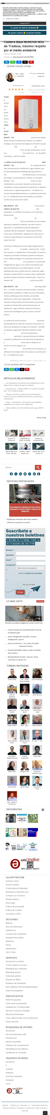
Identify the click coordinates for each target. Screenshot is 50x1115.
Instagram (10, 1080)
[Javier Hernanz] (37, 689)
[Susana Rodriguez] (37, 674)
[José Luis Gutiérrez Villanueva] (12, 689)
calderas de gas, (40, 90)
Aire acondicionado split (16, 1034)
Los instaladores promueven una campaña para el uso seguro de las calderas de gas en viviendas (24, 384)
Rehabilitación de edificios (17, 1049)
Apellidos (10, 555)
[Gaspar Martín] (12, 720)
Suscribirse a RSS (13, 914)
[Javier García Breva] (24, 705)
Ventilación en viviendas (16, 1052)
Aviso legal (10, 903)
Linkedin (9, 1069)
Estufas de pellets (13, 1041)
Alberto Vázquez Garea (12, 742)
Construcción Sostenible (16, 934)
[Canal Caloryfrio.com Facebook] (11, 474)
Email (9, 560)
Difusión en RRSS (13, 979)
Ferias (8, 945)
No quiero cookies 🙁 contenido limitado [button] (24, 33)
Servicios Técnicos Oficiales (18, 1011)
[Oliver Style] (37, 751)
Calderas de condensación (17, 1045)
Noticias (9, 923)
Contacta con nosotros (15, 895)
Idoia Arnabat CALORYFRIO (23, 57)
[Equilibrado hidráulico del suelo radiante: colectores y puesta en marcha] (25, 500)
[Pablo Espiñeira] (37, 720)
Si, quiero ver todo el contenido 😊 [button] (24, 28)
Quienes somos (12, 881)
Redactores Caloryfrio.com (17, 892)
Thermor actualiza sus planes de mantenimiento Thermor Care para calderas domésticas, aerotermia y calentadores (23, 397)
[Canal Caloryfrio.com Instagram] (30, 474)
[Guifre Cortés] (12, 674)
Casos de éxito (12, 1021)
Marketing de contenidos (16, 969)
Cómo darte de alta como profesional (21, 1018)
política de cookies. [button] (12, 19)
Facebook (10, 1062)
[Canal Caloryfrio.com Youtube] (25, 474)
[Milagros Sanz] (24, 766)
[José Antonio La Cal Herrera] (12, 797)
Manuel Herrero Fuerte (25, 742)
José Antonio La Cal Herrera (12, 803)
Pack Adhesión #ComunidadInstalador (22, 987)
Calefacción (11, 930)
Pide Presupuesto (13, 1000)
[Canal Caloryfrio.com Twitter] (16, 474)
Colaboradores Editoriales (17, 888)
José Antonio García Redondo (25, 680)
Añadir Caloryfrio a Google (20, 66)
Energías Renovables (15, 937)
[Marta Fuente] (24, 781)
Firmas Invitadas (12, 885)
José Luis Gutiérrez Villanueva (12, 696)
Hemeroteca (11, 948)
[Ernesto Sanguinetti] (24, 751)
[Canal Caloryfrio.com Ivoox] (39, 474)
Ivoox (8, 1083)
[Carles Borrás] (12, 781)
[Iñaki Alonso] (24, 720)
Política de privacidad (15, 906)
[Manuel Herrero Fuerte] (24, 735)
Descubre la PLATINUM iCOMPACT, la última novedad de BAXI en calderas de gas (24, 390)
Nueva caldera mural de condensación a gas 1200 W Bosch (23, 409)
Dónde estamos (12, 899)
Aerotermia (10, 1031)
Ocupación (11, 565)
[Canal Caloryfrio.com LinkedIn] (21, 474)
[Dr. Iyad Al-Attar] (37, 735)
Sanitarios (10, 941)
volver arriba (41, 418)
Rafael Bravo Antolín (37, 711)
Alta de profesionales (15, 1014)
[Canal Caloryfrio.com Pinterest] (34, 474)
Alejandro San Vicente (12, 711)
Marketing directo (13, 972)
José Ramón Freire (37, 788)
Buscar (38, 467)
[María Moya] (24, 689)
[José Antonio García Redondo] (24, 674)
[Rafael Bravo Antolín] (37, 705)
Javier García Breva (25, 711)
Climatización (11, 1038)
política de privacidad (34, 573)
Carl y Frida (10, 952)
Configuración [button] (24, 23)
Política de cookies (14, 910)
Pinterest (9, 1073)
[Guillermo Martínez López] (37, 766)
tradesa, (30, 90)
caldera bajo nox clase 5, (38, 92)
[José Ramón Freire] (37, 781)
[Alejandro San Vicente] (12, 705)
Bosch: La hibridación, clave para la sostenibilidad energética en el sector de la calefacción (22, 403)
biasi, (34, 90)
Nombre (10, 550)
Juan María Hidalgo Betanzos (12, 757)
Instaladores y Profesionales (18, 1007)
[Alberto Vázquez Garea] (12, 735)
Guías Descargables (14, 990)
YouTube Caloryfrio (14, 1076)
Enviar (20, 592)
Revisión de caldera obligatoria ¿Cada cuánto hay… (24, 623)
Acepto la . (30, 573)
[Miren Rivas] (12, 766)
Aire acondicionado (14, 927)
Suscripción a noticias (15, 961)
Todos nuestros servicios (16, 965)
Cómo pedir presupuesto (16, 1003)
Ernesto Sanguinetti (24, 757)
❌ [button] (48, 6)
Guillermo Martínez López (37, 772)
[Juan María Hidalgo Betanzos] (12, 751)
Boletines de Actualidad (16, 983)
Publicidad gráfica (13, 976)
